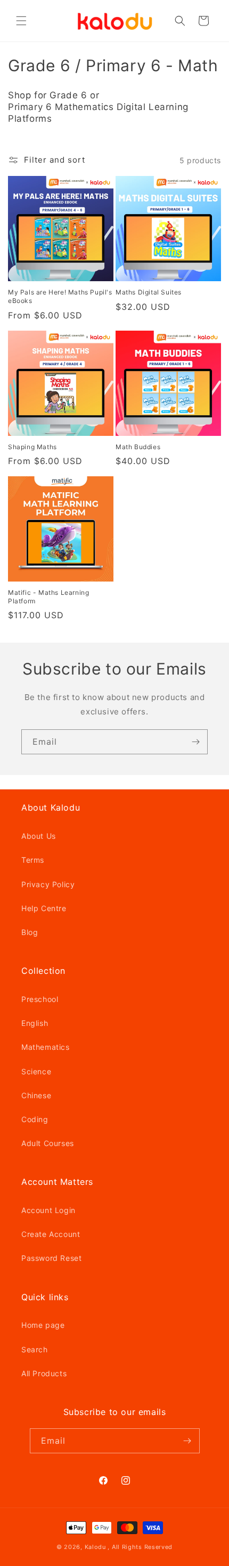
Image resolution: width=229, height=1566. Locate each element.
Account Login (48, 1210)
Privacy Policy (48, 884)
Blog (29, 932)
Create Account (50, 1234)
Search (34, 1349)
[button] (21, 20)
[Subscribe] (195, 741)
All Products (44, 1373)
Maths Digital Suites (149, 292)
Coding (34, 1119)
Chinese (36, 1095)
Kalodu (95, 1547)
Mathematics (45, 1046)
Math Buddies (138, 447)
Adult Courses (47, 1143)
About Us (38, 835)
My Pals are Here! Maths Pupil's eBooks (60, 296)
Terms (32, 859)
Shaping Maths (32, 447)
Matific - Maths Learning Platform (48, 596)
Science (36, 1071)
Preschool (39, 999)
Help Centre (44, 908)
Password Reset (51, 1257)
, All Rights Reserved (140, 1547)
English (34, 1023)
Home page (42, 1324)
